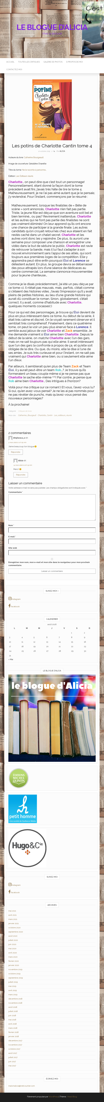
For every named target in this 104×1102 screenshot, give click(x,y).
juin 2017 (12, 1061)
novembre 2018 (15, 1003)
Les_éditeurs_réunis (63, 415)
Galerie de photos (53, 62)
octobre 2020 (14, 927)
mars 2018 (12, 1028)
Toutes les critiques (29, 62)
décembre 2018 (15, 999)
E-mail (12, 537)
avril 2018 (12, 1024)
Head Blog (72, 1097)
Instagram (16, 599)
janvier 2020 (13, 965)
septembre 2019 (15, 978)
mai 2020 (12, 948)
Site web (12, 548)
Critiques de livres (25, 411)
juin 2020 (12, 944)
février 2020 (13, 961)
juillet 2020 (13, 940)
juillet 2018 (13, 1011)
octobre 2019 (14, 974)
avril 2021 (12, 915)
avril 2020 (12, 953)
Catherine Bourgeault (34, 157)
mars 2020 (13, 957)
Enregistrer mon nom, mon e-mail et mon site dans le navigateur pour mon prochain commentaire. (49, 563)
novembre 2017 (15, 1045)
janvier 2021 (13, 923)
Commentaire (15, 492)
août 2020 (12, 936)
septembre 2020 (15, 932)
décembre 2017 (15, 1040)
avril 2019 (12, 990)
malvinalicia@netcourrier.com (21, 1086)
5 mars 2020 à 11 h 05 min (17, 442)
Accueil (10, 62)
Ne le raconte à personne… (34, 170)
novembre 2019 (15, 969)
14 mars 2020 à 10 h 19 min (22, 465)
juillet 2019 (13, 982)
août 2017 (12, 1053)
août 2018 (12, 1007)
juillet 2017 (13, 1057)
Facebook (15, 606)
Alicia (62, 151)
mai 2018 (12, 1020)
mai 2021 (12, 911)
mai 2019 (12, 986)
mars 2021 (12, 919)
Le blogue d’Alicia (52, 27)
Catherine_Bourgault (27, 415)
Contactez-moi (14, 69)
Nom (11, 525)
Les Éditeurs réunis (24, 176)
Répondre (15, 452)
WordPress (53, 1097)
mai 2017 (12, 1066)
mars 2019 (12, 994)
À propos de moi (74, 62)
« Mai (10, 659)
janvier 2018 (13, 1036)
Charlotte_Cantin (45, 415)
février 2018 (13, 1032)
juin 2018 (12, 1015)
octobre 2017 (14, 1049)
